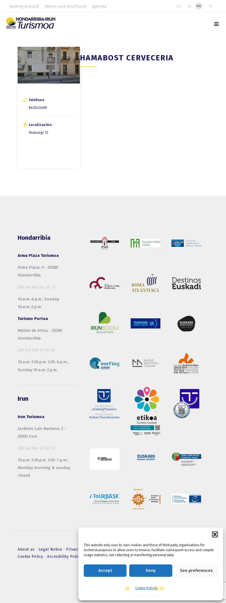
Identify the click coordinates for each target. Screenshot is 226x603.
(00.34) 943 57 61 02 (36, 350)
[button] (215, 534)
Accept (105, 570)
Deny (151, 570)
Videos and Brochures (66, 6)
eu (179, 6)
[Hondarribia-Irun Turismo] (36, 25)
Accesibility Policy (64, 556)
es (190, 6)
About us (27, 549)
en (199, 6)
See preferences (196, 570)
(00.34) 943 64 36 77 (37, 287)
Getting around (24, 6)
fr (210, 6)
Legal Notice (51, 549)
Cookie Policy (31, 556)
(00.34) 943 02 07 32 (36, 448)
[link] (216, 24)
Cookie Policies (146, 588)
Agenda (99, 6)
